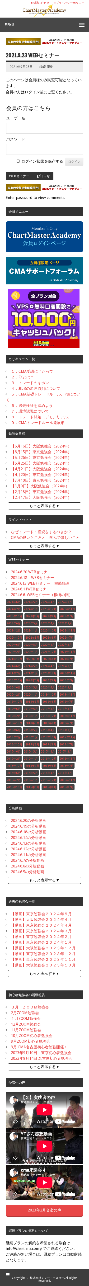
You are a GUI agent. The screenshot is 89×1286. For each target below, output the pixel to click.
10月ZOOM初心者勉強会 (31, 1035)
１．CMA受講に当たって (32, 371)
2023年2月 (14, 630)
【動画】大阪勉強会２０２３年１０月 (43, 965)
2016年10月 (14, 766)
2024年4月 (48, 602)
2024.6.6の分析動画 (27, 866)
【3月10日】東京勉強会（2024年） (41, 480)
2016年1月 (31, 780)
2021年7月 (67, 659)
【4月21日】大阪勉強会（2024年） (41, 469)
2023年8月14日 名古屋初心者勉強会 (41, 1058)
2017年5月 (31, 751)
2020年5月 (31, 687)
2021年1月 (31, 673)
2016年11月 (67, 758)
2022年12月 (48, 630)
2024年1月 (31, 609)
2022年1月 (31, 652)
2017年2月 (14, 758)
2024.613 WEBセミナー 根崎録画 (40, 583)
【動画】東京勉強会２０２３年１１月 (43, 959)
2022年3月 (65, 644)
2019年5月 (31, 709)
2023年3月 (65, 623)
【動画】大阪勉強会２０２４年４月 (41, 919)
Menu (9, 24)
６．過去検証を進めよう (32, 405)
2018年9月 (32, 723)
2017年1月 (31, 758)
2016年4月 (48, 773)
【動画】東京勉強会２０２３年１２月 (43, 954)
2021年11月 (67, 652)
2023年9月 (32, 616)
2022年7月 (67, 637)
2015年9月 (32, 787)
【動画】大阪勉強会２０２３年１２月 (43, 948)
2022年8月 (49, 637)
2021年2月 (14, 673)
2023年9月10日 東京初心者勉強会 (41, 1052)
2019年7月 (67, 701)
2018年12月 (48, 716)
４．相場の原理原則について (35, 388)
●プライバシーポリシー (69, 3)
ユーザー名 (15, 118)
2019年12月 (48, 694)
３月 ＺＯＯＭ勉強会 (30, 1007)
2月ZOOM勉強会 (25, 1013)
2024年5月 (31, 602)
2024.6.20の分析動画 (28, 820)
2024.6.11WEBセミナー (30, 589)
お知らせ (43, 176)
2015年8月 (49, 787)
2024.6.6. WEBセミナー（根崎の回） (42, 595)
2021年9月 (32, 659)
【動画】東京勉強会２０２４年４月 (41, 925)
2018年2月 (14, 737)
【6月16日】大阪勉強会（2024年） (41, 446)
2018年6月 (14, 730)
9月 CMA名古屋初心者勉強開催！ (39, 1047)
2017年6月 (14, 751)
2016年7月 (67, 766)
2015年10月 (14, 787)
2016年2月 (14, 780)
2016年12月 (48, 758)
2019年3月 (65, 709)
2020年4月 (48, 687)
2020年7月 (67, 680)
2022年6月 (14, 644)
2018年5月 (31, 730)
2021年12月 (48, 652)
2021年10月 (14, 659)
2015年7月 (67, 787)
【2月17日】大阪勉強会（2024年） (41, 497)
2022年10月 (14, 637)
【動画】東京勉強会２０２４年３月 (41, 931)
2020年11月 (67, 673)
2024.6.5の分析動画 (27, 872)
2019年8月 (49, 701)
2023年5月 (31, 623)
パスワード (15, 139)
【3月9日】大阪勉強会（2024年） (40, 486)
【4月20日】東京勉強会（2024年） (41, 474)
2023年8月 (49, 616)
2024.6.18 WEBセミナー (32, 577)
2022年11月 (67, 630)
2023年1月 (31, 630)
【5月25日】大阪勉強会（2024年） (41, 463)
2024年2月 (14, 609)
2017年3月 (65, 751)
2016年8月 (49, 766)
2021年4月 (48, 666)
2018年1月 (31, 737)
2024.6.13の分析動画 (28, 843)
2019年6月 (14, 709)
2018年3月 (65, 730)
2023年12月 (48, 609)
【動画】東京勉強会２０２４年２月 (41, 936)
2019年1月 (31, 716)
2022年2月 (14, 652)
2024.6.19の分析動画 (28, 826)
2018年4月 (48, 730)
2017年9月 (32, 744)
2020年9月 (32, 680)
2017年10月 (14, 744)
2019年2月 (14, 716)
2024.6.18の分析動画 (28, 832)
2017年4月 (48, 751)
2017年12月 (48, 737)
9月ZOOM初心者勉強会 (30, 1041)
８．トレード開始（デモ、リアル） (41, 417)
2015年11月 (67, 780)
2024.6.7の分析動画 (27, 860)
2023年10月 (14, 616)
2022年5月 (31, 644)
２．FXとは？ (22, 377)
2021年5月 (31, 666)
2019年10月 (14, 701)
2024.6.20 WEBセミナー (31, 572)
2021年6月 (14, 666)
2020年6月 (14, 687)
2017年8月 (49, 744)
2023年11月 (67, 609)
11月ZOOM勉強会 (26, 1030)
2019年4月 (48, 709)
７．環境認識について (30, 411)
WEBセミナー (19, 176)
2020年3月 (65, 687)
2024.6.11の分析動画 (28, 855)
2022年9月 (32, 637)
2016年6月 (14, 773)
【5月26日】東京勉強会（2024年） (41, 457)
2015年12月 (48, 780)
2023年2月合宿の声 (44, 1210)
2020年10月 (14, 680)
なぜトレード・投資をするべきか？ (41, 532)
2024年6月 (14, 602)
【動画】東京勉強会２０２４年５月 (41, 914)
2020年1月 (31, 694)
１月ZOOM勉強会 (26, 1018)
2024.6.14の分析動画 (28, 837)
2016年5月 (31, 773)
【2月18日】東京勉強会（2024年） (41, 492)
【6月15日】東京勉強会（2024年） (41, 452)
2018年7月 (67, 723)
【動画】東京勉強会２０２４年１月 (41, 942)
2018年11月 (67, 716)
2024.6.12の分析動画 (28, 849)
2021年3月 (65, 666)
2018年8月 (49, 723)
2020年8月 (49, 680)
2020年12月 (48, 673)
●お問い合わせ (40, 3)
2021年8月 (49, 659)
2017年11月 (67, 737)
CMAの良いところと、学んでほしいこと (45, 537)
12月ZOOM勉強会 (26, 1024)
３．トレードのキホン (30, 383)
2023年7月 (67, 616)
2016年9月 (32, 766)
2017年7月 (67, 744)
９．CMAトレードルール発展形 (38, 422)
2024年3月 (65, 602)
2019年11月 (67, 694)
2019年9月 (32, 701)
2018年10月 (14, 723)
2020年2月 (14, 694)
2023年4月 (48, 623)
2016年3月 (65, 773)
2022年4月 (48, 644)
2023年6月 (14, 623)
